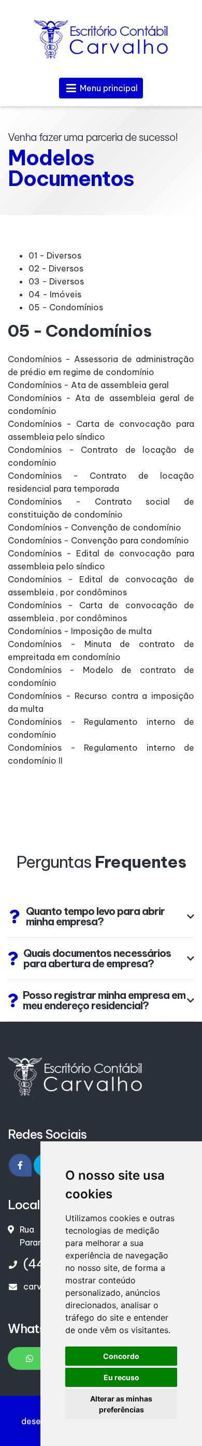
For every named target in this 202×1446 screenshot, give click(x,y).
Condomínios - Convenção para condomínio (98, 540)
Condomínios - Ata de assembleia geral (88, 385)
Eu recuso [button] (121, 1377)
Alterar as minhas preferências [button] (121, 1404)
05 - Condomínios (65, 307)
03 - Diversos (56, 281)
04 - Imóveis (54, 294)
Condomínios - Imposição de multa (80, 631)
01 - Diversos (54, 255)
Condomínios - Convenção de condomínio (94, 527)
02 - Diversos (55, 268)
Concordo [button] (121, 1356)
